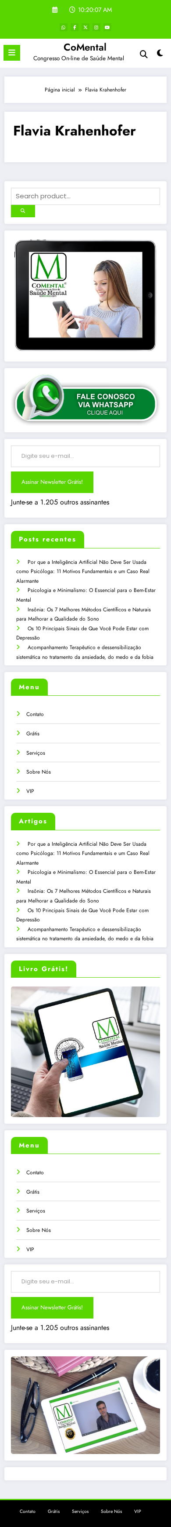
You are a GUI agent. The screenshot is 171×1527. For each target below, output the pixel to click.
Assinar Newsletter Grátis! (52, 482)
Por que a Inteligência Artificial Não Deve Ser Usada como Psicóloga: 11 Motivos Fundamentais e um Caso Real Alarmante (83, 571)
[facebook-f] (74, 27)
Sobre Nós (38, 772)
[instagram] (96, 27)
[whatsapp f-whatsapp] (64, 27)
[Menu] (12, 53)
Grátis (32, 734)
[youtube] (107, 27)
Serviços (35, 753)
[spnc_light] (159, 55)
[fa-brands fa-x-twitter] (85, 27)
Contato (35, 714)
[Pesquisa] (144, 54)
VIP (30, 791)
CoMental (85, 47)
